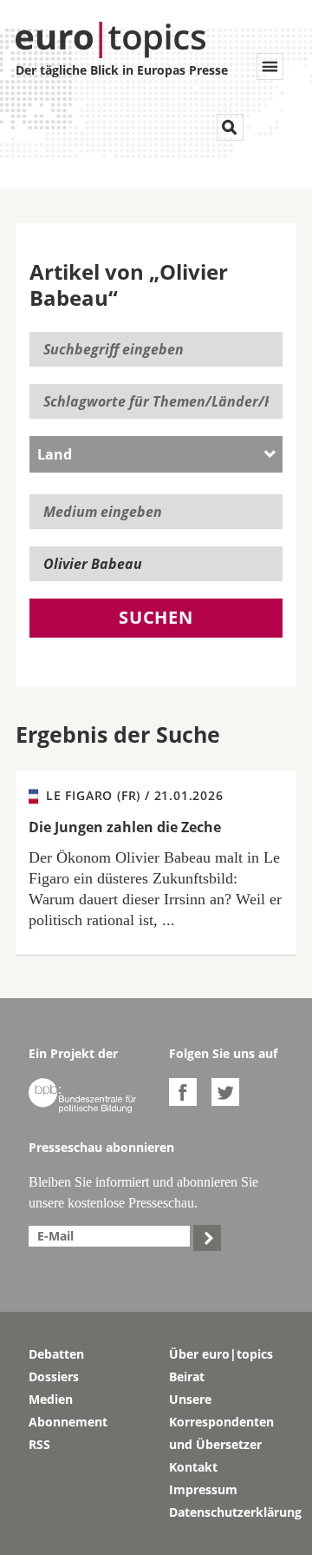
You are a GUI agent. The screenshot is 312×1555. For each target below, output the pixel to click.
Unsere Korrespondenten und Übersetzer (221, 1421)
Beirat (187, 1376)
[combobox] (156, 454)
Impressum (203, 1489)
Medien (51, 1399)
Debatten (56, 1354)
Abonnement (68, 1421)
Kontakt (193, 1467)
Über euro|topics (221, 1354)
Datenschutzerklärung (226, 1512)
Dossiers (54, 1376)
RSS (39, 1444)
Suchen (156, 617)
